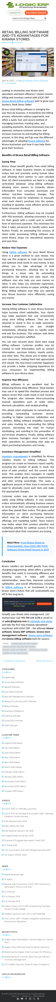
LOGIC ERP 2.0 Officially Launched (20, 809)
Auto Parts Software (13, 692)
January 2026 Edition (13, 777)
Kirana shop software (14, 650)
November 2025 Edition (15, 786)
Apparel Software (12, 687)
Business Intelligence (14, 711)
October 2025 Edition (14, 791)
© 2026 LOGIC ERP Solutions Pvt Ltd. (16, 994)
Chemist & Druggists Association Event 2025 (24, 840)
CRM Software (11, 725)
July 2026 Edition (12, 748)
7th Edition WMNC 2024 (15, 855)
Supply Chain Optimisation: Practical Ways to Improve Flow (28, 941)
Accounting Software (14, 682)
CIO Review (9, 892)
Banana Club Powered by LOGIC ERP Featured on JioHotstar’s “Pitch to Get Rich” (27, 885)
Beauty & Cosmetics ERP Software (20, 701)
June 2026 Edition (12, 753)
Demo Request (39, 996)
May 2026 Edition (12, 757)
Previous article (14, 661)
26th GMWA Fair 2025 (14, 826)
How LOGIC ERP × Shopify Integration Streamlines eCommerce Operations (27, 920)
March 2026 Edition (13, 767)
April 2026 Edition (12, 762)
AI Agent (8, 879)
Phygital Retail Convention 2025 (18, 836)
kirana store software (15, 653)
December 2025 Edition (15, 781)
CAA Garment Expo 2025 (15, 821)
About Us (15, 996)
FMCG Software (41, 81)
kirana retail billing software (19, 647)
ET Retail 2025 (10, 845)
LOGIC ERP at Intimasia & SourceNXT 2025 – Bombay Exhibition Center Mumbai (28, 815)
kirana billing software (24, 644)
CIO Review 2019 (12, 901)
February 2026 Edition (14, 772)
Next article (44, 661)
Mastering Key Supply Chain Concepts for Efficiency (28, 952)
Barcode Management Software (19, 696)
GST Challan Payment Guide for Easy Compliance (26, 964)
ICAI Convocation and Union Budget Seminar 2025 (27, 850)
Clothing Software (12, 716)
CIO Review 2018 (12, 896)
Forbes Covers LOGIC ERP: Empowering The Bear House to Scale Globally (27, 907)
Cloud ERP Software (13, 720)
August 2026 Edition (13, 743)
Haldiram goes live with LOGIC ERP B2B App (24, 914)
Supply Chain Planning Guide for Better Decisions (26, 947)
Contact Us (15, 13)
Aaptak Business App (13, 874)
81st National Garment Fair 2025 (18, 831)
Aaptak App (9, 677)
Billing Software (25, 81)
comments (10, 83)
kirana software (38, 650)
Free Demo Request (36, 13)
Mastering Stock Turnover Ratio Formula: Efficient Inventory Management (27, 958)
